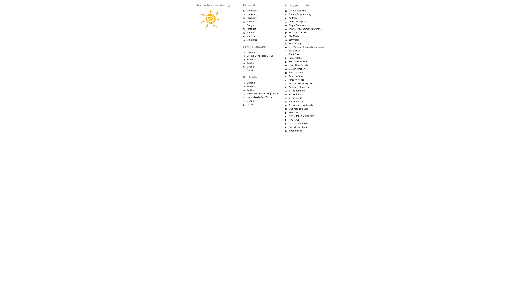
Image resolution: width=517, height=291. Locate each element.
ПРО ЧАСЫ (294, 119)
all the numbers (297, 90)
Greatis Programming (300, 14)
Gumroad (252, 10)
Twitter (250, 21)
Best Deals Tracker (298, 61)
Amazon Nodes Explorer (301, 83)
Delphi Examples (297, 25)
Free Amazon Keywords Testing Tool (307, 47)
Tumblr (250, 32)
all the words (295, 97)
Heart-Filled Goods (298, 65)
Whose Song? (296, 43)
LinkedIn (251, 14)
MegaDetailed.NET (298, 32)
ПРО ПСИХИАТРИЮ (299, 123)
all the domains (296, 94)
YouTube (251, 36)
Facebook (252, 17)
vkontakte (252, 39)
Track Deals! (295, 54)
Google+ (251, 25)
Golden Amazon (297, 68)
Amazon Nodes (296, 79)
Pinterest (251, 28)
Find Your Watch (297, 72)
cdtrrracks (294, 39)
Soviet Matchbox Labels (301, 105)
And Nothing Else (297, 21)
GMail (250, 70)
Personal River (296, 57)
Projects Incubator (298, 127)
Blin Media (294, 36)
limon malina (295, 130)
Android (293, 17)
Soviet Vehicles (296, 101)
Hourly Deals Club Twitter (260, 97)
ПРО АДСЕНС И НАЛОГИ (301, 116)
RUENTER (293, 112)
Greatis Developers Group (260, 55)
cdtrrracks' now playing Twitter (263, 93)
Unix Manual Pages (298, 108)
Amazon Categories (299, 87)
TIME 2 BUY (294, 50)
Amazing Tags (296, 76)
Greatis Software (297, 10)
